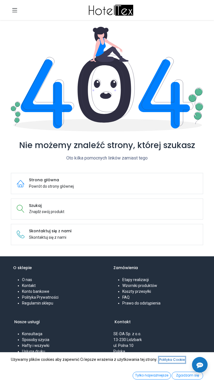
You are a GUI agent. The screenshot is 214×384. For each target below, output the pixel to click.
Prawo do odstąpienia (141, 303)
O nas (27, 279)
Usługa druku (33, 351)
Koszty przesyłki (136, 291)
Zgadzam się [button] (187, 375)
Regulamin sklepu (37, 303)
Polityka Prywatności (40, 297)
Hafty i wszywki (35, 345)
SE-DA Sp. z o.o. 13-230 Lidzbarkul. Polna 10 (127, 340)
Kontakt (29, 285)
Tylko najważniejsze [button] (151, 375)
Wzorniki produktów (139, 285)
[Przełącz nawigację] (15, 10)
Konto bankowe (35, 291)
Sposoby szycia (35, 339)
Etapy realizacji (135, 279)
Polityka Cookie (172, 359)
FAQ (126, 297)
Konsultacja (32, 334)
